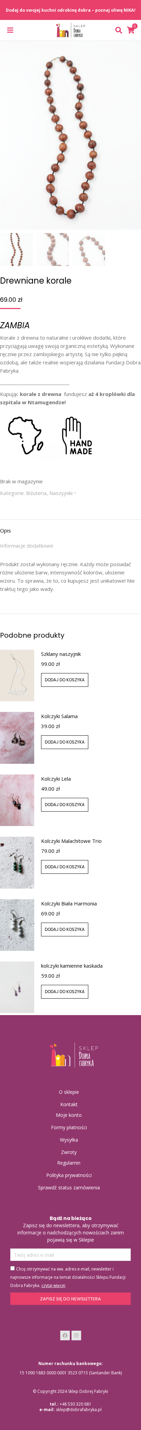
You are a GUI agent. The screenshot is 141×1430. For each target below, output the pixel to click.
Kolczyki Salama (59, 716)
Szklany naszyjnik (61, 653)
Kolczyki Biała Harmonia (69, 903)
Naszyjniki (61, 493)
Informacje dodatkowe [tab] (26, 545)
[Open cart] (130, 30)
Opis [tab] (5, 530)
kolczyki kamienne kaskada (72, 965)
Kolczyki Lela (56, 778)
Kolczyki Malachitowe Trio (71, 840)
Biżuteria (36, 493)
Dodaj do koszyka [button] (65, 680)
